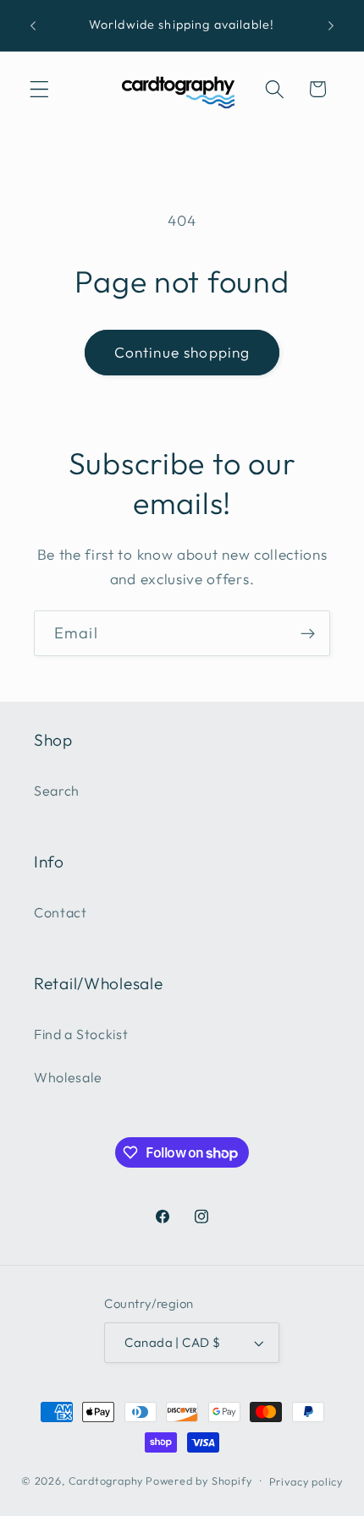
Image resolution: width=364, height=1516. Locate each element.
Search (57, 790)
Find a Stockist (81, 1034)
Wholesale (68, 1077)
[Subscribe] (307, 633)
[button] (39, 89)
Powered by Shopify (199, 1480)
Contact (60, 912)
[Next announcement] (331, 25)
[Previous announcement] (33, 25)
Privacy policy (306, 1481)
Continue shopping (182, 352)
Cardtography (106, 1480)
